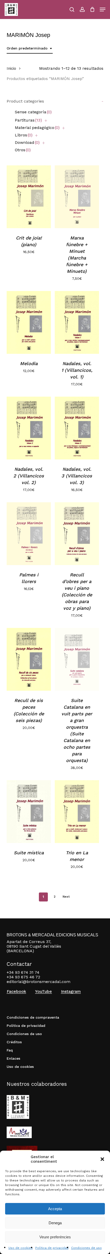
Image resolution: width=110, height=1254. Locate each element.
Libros (23, 135)
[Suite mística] (29, 811)
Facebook (16, 991)
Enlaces (13, 1058)
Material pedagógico (37, 127)
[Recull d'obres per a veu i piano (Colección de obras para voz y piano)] (77, 533)
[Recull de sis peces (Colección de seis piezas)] (29, 659)
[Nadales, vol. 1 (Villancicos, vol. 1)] (77, 322)
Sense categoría (33, 111)
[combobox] (30, 48)
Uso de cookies (20, 1248)
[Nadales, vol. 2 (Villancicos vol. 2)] (29, 428)
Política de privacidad (52, 1248)
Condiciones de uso (86, 1248)
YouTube (43, 991)
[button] (102, 1159)
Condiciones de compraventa (33, 1017)
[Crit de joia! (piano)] (29, 196)
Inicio (11, 68)
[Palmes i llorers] (29, 533)
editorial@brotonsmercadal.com (38, 981)
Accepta (55, 1209)
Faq (10, 1050)
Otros (23, 149)
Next (66, 896)
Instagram (71, 991)
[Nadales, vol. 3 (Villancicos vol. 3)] (77, 428)
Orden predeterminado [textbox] (27, 48)
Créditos (14, 1042)
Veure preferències (55, 1237)
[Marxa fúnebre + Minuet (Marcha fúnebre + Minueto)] (77, 196)
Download (27, 142)
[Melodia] (29, 322)
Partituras (28, 120)
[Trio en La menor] (77, 811)
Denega (55, 1223)
